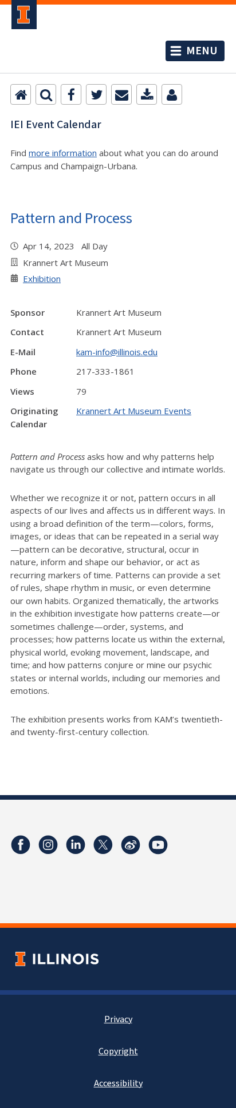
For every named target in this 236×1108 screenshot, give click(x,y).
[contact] (172, 94)
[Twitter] (96, 94)
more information (63, 152)
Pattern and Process (71, 217)
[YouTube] (158, 844)
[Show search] (46, 94)
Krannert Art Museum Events (133, 410)
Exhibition (42, 278)
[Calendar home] (20, 94)
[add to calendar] (146, 94)
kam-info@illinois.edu (117, 352)
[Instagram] (48, 844)
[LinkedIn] (75, 844)
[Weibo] (130, 844)
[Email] (121, 94)
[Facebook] (71, 94)
